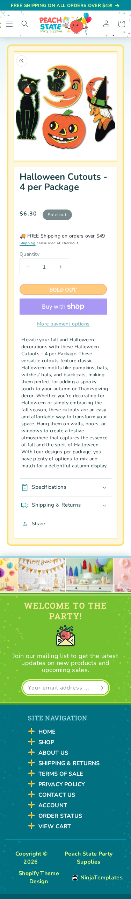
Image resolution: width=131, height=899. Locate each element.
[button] (9, 24)
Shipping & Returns (69, 763)
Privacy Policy (61, 784)
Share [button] (38, 523)
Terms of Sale (60, 774)
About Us (53, 753)
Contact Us (56, 795)
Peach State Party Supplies (88, 858)
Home (47, 732)
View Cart (54, 826)
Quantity (29, 254)
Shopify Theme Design (39, 877)
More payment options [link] (63, 324)
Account (52, 805)
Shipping (28, 243)
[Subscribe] (101, 687)
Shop (46, 742)
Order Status (60, 816)
